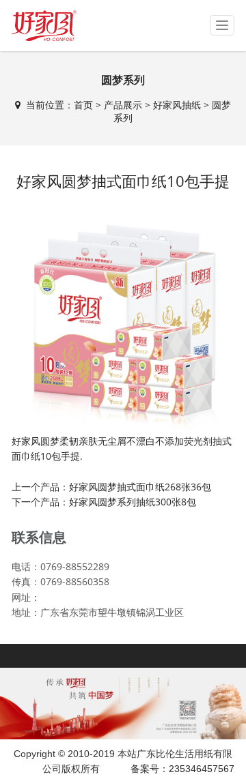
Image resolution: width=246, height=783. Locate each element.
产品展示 (123, 104)
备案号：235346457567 (182, 768)
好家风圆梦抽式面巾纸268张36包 (140, 486)
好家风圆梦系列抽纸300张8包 (132, 501)
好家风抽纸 (177, 104)
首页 (83, 104)
